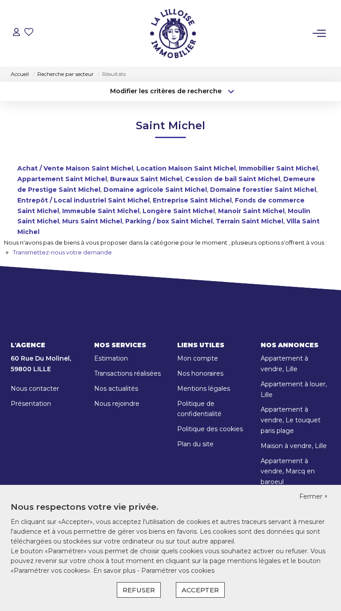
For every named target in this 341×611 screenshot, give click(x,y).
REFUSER (139, 590)
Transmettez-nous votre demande (62, 252)
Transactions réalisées (127, 373)
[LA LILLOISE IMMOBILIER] (172, 33)
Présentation (31, 404)
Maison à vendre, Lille (294, 446)
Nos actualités (116, 389)
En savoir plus (115, 571)
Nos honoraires (200, 373)
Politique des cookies (210, 429)
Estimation (111, 358)
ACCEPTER (200, 590)
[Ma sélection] (28, 33)
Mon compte (197, 358)
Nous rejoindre (116, 404)
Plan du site (195, 444)
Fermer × (313, 496)
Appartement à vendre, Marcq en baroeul (288, 471)
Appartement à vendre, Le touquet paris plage (291, 420)
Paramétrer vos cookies (177, 571)
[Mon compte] (16, 33)
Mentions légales (203, 389)
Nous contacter (35, 389)
